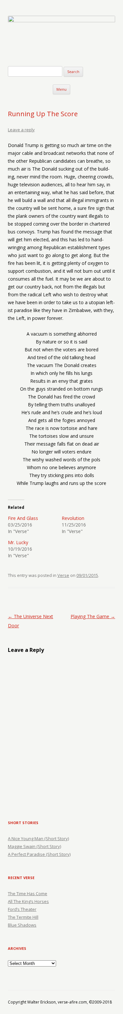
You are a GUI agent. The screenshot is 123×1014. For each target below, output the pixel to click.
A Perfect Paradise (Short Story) (39, 854)
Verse (63, 575)
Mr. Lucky (18, 542)
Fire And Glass (23, 518)
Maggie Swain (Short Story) (34, 846)
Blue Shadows (22, 925)
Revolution (73, 518)
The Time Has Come (27, 893)
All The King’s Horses (28, 901)
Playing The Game (93, 616)
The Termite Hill (23, 917)
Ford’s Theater (22, 909)
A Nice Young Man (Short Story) (38, 838)
